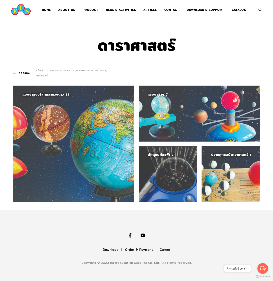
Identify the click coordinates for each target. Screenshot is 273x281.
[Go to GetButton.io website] (263, 276)
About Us (66, 10)
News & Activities (121, 10)
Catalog (239, 10)
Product (90, 10)
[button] (24, 73)
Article (150, 10)
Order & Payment (139, 249)
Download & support (205, 10)
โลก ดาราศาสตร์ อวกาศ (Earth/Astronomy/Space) (78, 70)
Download (111, 249)
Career (165, 249)
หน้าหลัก (40, 70)
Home (46, 10)
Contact (171, 10)
